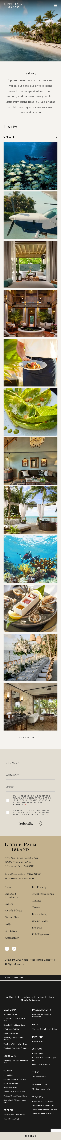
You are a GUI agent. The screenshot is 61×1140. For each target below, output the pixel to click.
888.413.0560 (34, 874)
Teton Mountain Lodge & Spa (44, 1109)
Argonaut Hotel (10, 1014)
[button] (30, 1136)
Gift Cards (11, 931)
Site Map (37, 927)
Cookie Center (40, 921)
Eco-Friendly (39, 887)
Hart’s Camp (37, 1053)
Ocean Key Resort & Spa (14, 1092)
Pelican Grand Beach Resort (16, 1096)
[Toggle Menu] (55, 5)
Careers (36, 907)
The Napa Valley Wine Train (15, 1044)
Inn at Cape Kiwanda (41, 1064)
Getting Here (12, 917)
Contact (36, 900)
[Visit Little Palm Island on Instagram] (14, 949)
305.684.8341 (26, 878)
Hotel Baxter (37, 1041)
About (8, 887)
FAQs (8, 924)
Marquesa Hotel (10, 1087)
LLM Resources (40, 934)
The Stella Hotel (39, 1076)
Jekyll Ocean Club (11, 1119)
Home (7, 978)
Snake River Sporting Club (43, 1105)
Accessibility (12, 937)
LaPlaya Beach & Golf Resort (16, 1079)
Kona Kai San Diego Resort (15, 1025)
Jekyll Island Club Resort (14, 1115)
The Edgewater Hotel (41, 1089)
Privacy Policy (40, 914)
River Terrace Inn (11, 1033)
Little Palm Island (11, 1083)
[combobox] (30, 137)
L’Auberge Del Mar (12, 1029)
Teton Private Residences (43, 1114)
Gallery (9, 903)
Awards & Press (13, 910)
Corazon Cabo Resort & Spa (44, 1029)
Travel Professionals (43, 893)
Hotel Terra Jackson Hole (43, 1101)
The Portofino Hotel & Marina (16, 1048)
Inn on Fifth (8, 1075)
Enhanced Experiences (11, 895)
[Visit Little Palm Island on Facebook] (7, 949)
